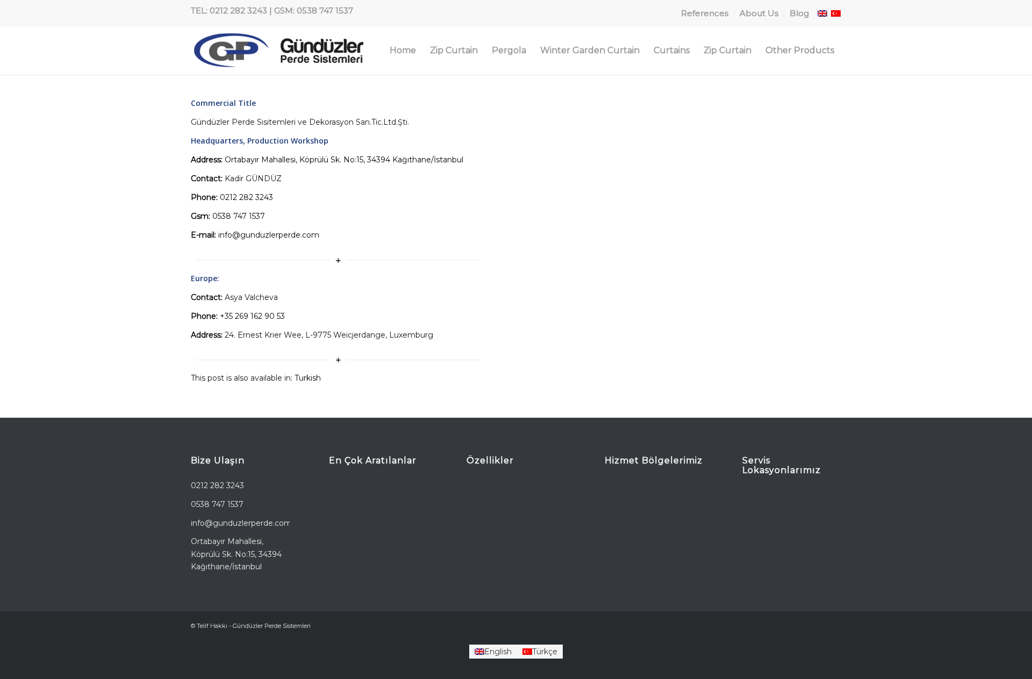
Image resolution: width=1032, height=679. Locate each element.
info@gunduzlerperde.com (268, 235)
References (704, 13)
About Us (759, 13)
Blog (799, 13)
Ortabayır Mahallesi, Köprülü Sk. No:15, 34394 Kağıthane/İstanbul (344, 160)
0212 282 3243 (246, 197)
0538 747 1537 (238, 216)
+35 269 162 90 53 (252, 316)
